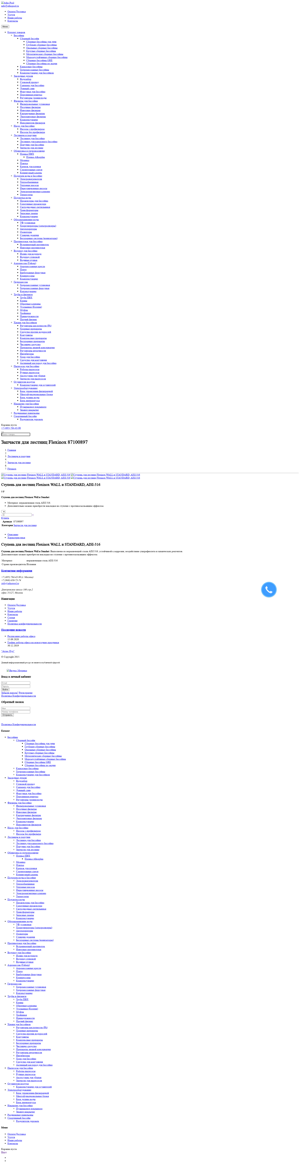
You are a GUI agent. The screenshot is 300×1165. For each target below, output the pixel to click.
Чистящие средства (30, 344)
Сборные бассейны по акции (41, 63)
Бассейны (19, 35)
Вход (4, 1152)
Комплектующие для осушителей (38, 384)
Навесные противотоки (32, 247)
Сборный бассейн (29, 38)
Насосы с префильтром (32, 129)
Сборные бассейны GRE (39, 60)
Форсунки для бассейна (32, 91)
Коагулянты (26, 335)
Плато (23, 269)
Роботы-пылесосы (29, 369)
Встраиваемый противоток (34, 244)
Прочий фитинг (28, 319)
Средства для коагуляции (33, 359)
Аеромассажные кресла (32, 266)
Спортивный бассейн (25, 416)
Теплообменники (29, 182)
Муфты (24, 310)
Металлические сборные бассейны (44, 54)
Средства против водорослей (35, 331)
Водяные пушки (28, 260)
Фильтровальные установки (35, 104)
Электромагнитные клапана (35, 191)
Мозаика (24, 160)
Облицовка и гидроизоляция (29, 150)
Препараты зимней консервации (37, 347)
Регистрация (25, 692)
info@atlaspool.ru (10, 5)
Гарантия (12, 620)
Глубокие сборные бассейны (41, 44)
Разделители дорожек (31, 419)
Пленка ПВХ (27, 153)
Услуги (11, 14)
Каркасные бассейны (31, 66)
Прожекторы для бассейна (34, 200)
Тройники (25, 313)
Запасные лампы (29, 213)
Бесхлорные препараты (32, 341)
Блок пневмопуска (30, 400)
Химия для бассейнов (25, 322)
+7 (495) (11, 428)
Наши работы (15, 17)
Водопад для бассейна (25, 250)
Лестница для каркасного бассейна (38, 141)
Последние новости (13, 630)
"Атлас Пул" (8, 651)
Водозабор (25, 79)
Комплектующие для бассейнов (37, 72)
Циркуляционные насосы (33, 188)
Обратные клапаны (30, 303)
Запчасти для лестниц (31, 147)
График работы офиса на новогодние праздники (33, 642)
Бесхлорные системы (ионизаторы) (39, 238)
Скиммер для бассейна (32, 85)
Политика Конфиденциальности (18, 695)
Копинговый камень (31, 172)
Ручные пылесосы (29, 372)
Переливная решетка (31, 94)
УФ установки (27, 222)
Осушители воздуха (24, 381)
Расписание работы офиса (21, 636)
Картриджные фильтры (32, 113)
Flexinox (12, 468)
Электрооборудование (26, 388)
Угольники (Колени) (31, 306)
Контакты (13, 20)
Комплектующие (29, 119)
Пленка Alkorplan (35, 157)
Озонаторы (26, 232)
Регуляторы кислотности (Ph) (35, 325)
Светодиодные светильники (35, 207)
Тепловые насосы (29, 185)
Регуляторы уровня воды (33, 97)
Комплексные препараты (33, 338)
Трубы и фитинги (23, 294)
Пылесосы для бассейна (26, 366)
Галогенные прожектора (33, 203)
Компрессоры (27, 275)
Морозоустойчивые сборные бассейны (47, 57)
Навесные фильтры (30, 110)
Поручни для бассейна (32, 144)
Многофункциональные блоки (36, 394)
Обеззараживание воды (26, 219)
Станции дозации (29, 235)
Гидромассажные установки (35, 285)
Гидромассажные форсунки (34, 288)
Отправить (7, 715)
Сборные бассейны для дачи (41, 41)
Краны (23, 300)
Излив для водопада (30, 253)
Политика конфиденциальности (25, 623)
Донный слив (27, 88)
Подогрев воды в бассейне (28, 175)
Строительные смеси (31, 169)
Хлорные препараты (31, 328)
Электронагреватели (31, 178)
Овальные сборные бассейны (42, 47)
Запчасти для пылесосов (33, 378)
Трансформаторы (29, 210)
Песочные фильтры (30, 107)
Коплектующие (28, 291)
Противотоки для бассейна (28, 241)
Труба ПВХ (26, 297)
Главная (12, 450)
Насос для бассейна (24, 125)
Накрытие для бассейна (26, 403)
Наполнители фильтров (32, 122)
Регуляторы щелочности (33, 350)
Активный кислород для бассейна (38, 363)
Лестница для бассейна (32, 138)
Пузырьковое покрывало (33, 406)
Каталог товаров (16, 32)
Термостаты (26, 194)
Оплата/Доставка (17, 11)
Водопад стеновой (30, 256)
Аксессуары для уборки (32, 375)
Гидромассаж (21, 281)
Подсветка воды (22, 197)
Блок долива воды (29, 397)
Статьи (11, 617)
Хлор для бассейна (30, 356)
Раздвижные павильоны (27, 413)
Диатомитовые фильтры (33, 116)
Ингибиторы (27, 353)
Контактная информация (16, 570)
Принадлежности (29, 316)
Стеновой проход (29, 82)
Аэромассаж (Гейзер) (25, 263)
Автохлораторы (28, 228)
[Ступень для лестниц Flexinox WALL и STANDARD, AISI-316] (35, 474)
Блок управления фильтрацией (36, 391)
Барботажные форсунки (32, 272)
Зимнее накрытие (29, 409)
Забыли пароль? (9, 692)
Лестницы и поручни (25, 135)
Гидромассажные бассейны (34, 69)
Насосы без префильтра (32, 132)
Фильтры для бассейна (26, 100)
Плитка (24, 163)
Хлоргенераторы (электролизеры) (38, 225)
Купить (5, 517)
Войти (5, 689)
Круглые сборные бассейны (41, 50)
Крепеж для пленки (30, 166)
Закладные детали (23, 75)
